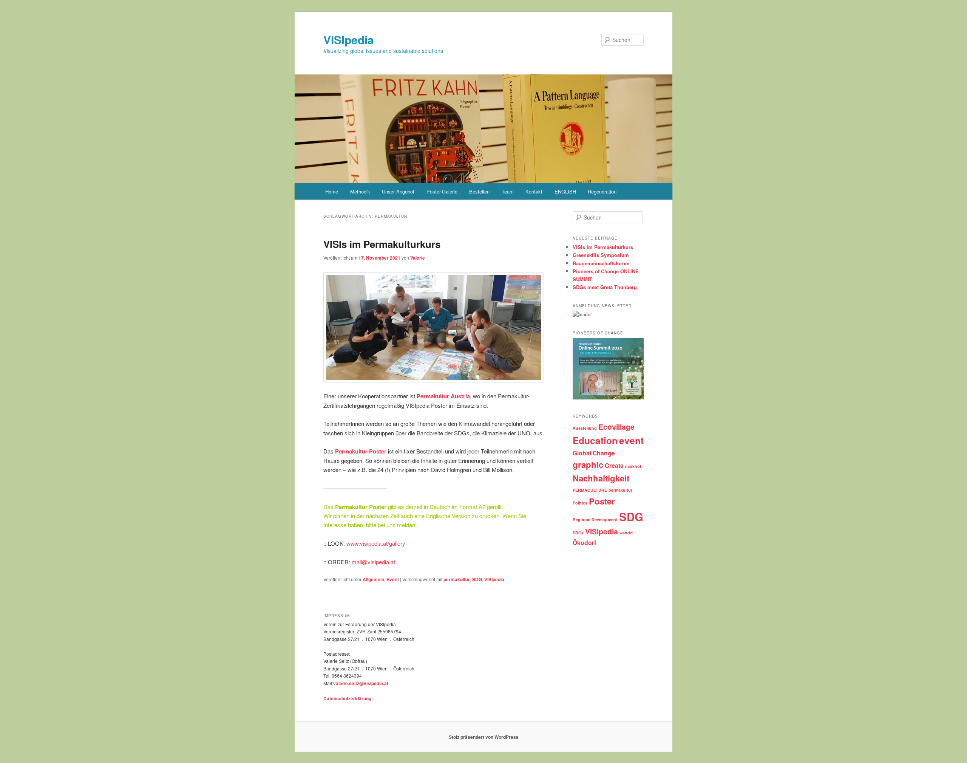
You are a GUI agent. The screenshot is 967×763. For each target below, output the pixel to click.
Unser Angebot (398, 191)
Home (331, 191)
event (631, 440)
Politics (580, 503)
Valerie (417, 257)
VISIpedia (348, 39)
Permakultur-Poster (360, 451)
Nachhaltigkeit (601, 478)
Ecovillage (616, 426)
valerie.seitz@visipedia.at (360, 683)
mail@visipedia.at (373, 562)
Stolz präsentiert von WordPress (484, 737)
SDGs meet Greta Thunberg (605, 287)
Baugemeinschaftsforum (601, 263)
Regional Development (595, 519)
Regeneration (602, 191)
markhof (633, 466)
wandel (626, 532)
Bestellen (479, 191)
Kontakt (533, 191)
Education (595, 440)
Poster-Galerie (441, 191)
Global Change (594, 453)
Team (508, 191)
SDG (477, 579)
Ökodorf (584, 542)
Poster (602, 501)
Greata (614, 465)
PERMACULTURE (590, 490)
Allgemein (373, 579)
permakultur (456, 579)
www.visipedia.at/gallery (375, 543)
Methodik (360, 191)
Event (392, 579)
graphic (588, 464)
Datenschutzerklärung (347, 698)
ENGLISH (565, 191)
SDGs (578, 532)
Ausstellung (585, 428)
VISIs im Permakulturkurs (381, 244)
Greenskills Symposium (601, 254)
